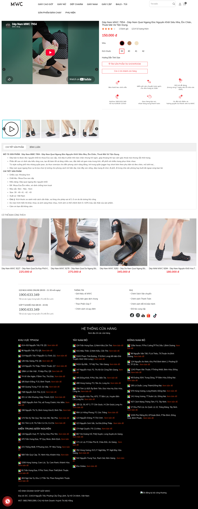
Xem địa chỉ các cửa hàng (99, 333)
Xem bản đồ (52, 345)
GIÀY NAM (92, 4)
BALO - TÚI (121, 4)
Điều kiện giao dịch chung (86, 299)
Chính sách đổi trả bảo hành (142, 304)
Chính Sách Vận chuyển (140, 293)
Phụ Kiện (70, 12)
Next (96, 69)
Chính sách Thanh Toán (140, 299)
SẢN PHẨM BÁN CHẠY (49, 12)
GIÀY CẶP (107, 4)
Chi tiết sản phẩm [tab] (15, 147)
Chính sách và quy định (85, 309)
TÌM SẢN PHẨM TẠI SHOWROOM (125, 64)
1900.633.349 (29, 295)
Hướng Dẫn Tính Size (111, 57)
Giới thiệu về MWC (83, 293)
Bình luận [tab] (35, 147)
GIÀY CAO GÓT (45, 4)
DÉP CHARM (76, 4)
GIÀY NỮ (61, 4)
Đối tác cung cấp (137, 309)
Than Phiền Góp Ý (83, 304)
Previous (4, 69)
